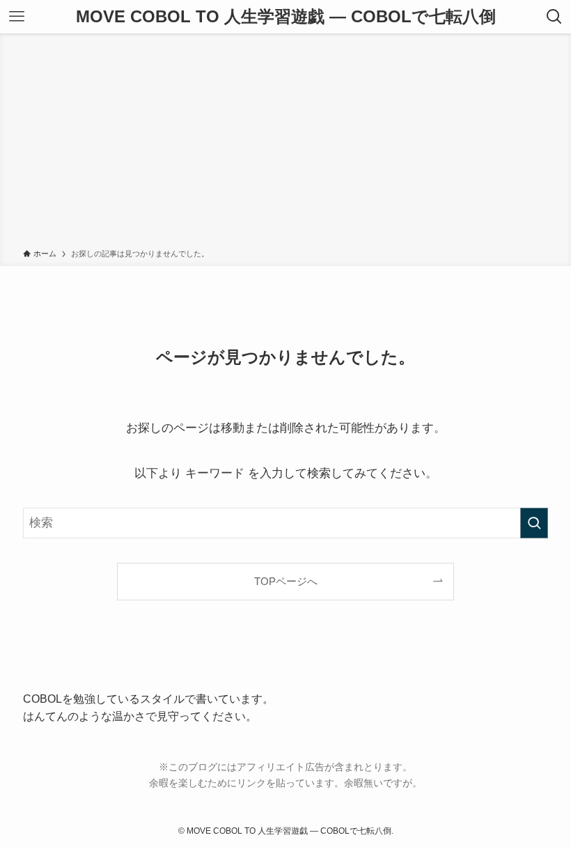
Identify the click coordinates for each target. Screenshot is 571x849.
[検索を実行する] (534, 523)
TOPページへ (286, 581)
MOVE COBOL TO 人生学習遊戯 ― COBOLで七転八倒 (286, 16)
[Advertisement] (285, 143)
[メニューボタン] (16, 16)
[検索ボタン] (554, 16)
